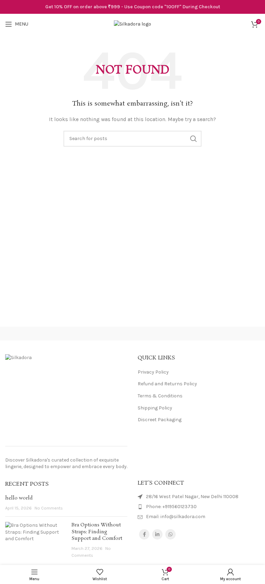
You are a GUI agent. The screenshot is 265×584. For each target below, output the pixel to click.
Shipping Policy (155, 408)
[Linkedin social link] (157, 534)
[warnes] (198, 333)
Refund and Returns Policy (167, 384)
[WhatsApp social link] (170, 534)
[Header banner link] (132, 7)
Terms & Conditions (160, 396)
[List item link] (199, 507)
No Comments (49, 508)
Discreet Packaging (159, 420)
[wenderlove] (66, 333)
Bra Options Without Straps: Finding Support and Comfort (96, 532)
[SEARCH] (194, 139)
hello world (19, 498)
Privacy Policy (153, 372)
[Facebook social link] (144, 534)
